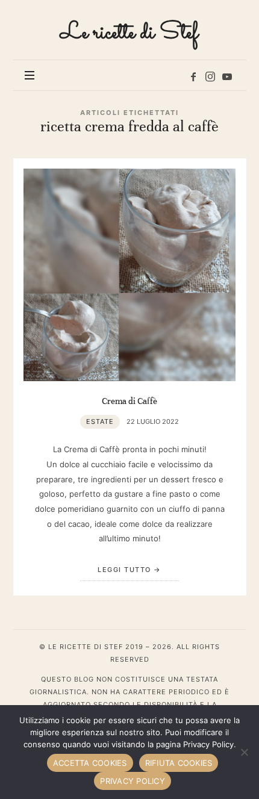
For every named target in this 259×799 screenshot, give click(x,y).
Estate (100, 421)
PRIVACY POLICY (132, 781)
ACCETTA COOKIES (90, 763)
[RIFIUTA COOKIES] (244, 752)
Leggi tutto (124, 569)
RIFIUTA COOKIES (179, 763)
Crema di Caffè (129, 401)
